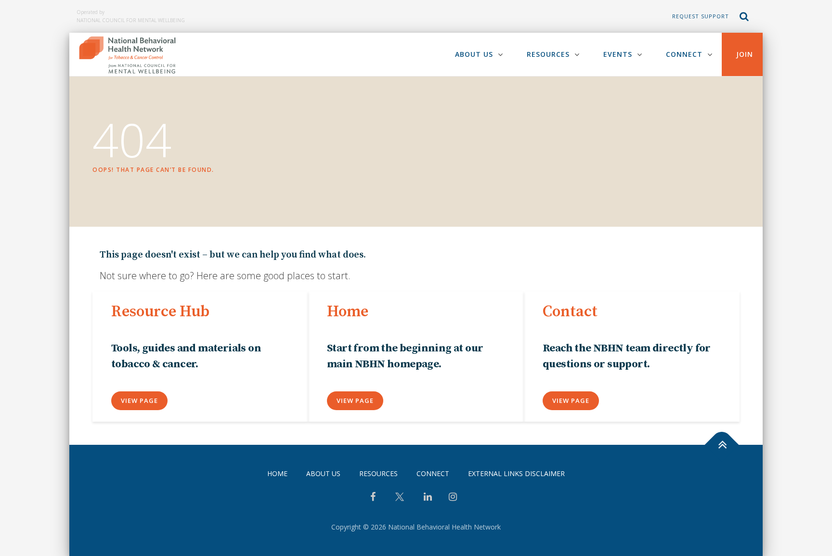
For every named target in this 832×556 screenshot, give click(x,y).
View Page (139, 400)
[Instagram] (453, 498)
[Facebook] (373, 498)
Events (617, 54)
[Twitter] (399, 500)
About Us (474, 54)
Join (744, 54)
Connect (684, 54)
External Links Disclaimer (516, 473)
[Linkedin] (428, 498)
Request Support (700, 16)
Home (277, 473)
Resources (548, 54)
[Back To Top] (722, 444)
